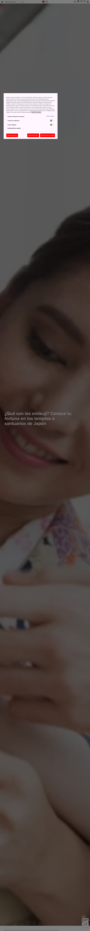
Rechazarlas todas (33, 135)
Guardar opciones (12, 135)
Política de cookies (36, 112)
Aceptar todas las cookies (47, 135)
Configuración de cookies (14, 128)
